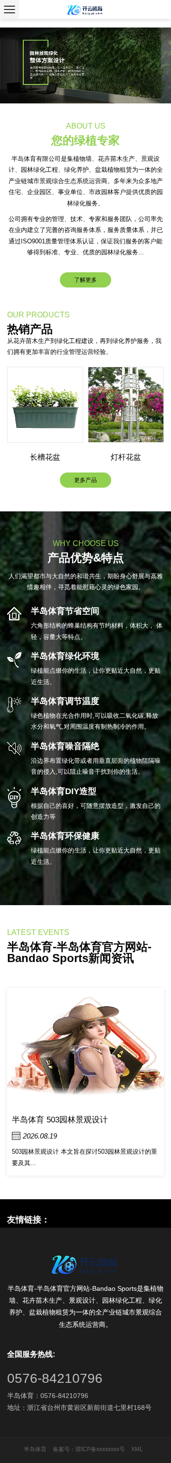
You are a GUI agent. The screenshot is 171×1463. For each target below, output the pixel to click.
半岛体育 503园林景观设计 (60, 1119)
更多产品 (85, 480)
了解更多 (85, 280)
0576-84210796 (55, 1378)
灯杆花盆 (126, 457)
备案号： (64, 1449)
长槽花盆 (45, 457)
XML (137, 1449)
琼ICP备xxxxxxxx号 (100, 1449)
